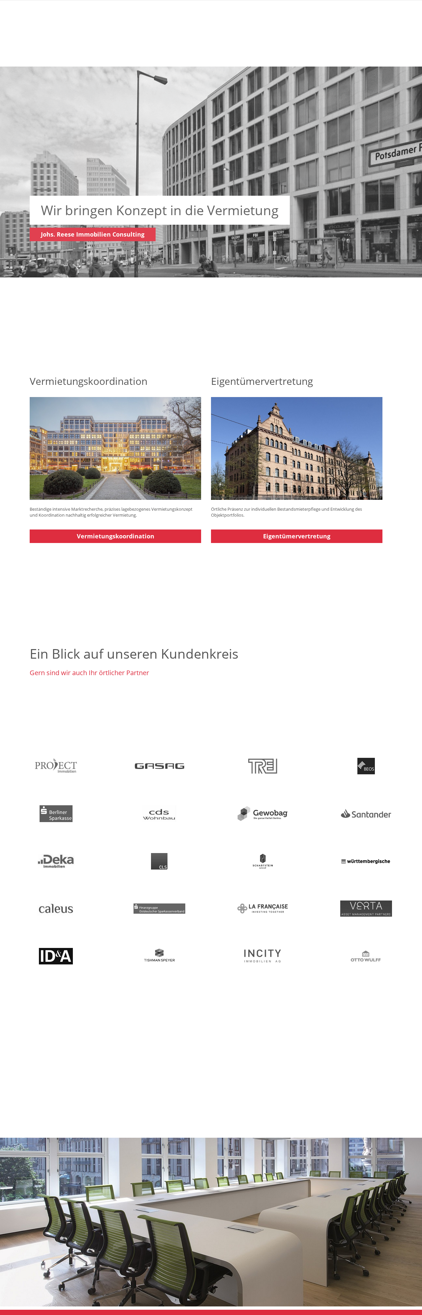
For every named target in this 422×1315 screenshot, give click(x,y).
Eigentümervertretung (296, 536)
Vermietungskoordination (115, 536)
